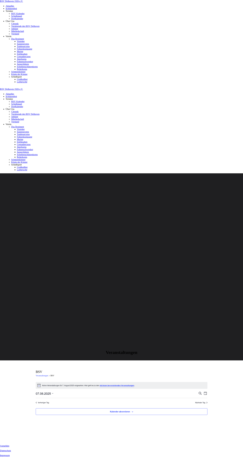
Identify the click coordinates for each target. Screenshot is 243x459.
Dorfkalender (17, 18)
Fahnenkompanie (24, 49)
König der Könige (19, 74)
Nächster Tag (200, 402)
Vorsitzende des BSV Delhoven (25, 26)
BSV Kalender (17, 13)
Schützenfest (11, 8)
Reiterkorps (22, 69)
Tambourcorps (23, 46)
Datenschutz (5, 450)
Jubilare (14, 29)
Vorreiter (21, 41)
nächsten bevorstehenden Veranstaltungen (117, 385)
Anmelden (4, 446)
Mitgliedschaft (17, 31)
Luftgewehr (22, 82)
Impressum (5, 455)
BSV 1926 (11, 1)
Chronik (15, 23)
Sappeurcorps (23, 44)
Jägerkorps (21, 59)
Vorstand (15, 34)
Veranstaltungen (42, 376)
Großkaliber (22, 79)
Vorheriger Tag (43, 402)
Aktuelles (10, 6)
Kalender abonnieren (120, 411)
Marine (20, 51)
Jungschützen (23, 64)
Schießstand (16, 16)
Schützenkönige (18, 72)
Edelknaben (22, 54)
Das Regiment (17, 39)
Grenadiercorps (24, 56)
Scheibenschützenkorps (27, 66)
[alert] (121, 385)
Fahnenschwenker (25, 61)
